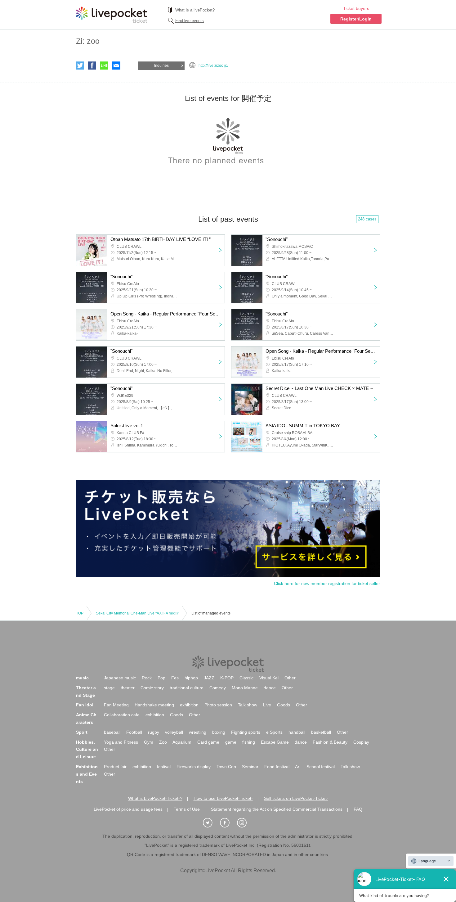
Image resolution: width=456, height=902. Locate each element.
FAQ (358, 809)
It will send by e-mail (116, 65)
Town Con (226, 766)
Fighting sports (245, 732)
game (230, 742)
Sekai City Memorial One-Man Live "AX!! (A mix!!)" (137, 613)
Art (298, 766)
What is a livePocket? (195, 10)
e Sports (274, 732)
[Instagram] (245, 823)
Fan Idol (84, 704)
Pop (161, 677)
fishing (248, 742)
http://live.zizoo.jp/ (213, 65)
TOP (79, 613)
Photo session (218, 704)
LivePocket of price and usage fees (128, 809)
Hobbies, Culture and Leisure (87, 749)
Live (267, 704)
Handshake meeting (154, 704)
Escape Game (275, 742)
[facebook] (228, 823)
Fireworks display (194, 766)
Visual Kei (269, 677)
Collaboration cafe (122, 714)
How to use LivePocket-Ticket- (223, 798)
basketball (321, 732)
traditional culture (186, 687)
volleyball (174, 732)
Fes (175, 677)
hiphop (191, 677)
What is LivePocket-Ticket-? (155, 798)
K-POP (227, 677)
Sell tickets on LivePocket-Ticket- (296, 798)
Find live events (189, 20)
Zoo (163, 742)
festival (164, 766)
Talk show (247, 704)
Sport (81, 732)
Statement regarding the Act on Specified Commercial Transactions (276, 809)
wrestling (197, 732)
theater (128, 687)
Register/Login (356, 18)
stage (109, 687)
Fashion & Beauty (330, 742)
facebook (92, 65)
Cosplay (361, 742)
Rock (147, 677)
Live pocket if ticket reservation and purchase (111, 14)
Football (134, 732)
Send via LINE (104, 65)
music (82, 677)
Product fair (115, 766)
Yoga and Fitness (121, 742)
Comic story (152, 687)
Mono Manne (245, 687)
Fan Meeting (116, 704)
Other (290, 677)
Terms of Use (187, 809)
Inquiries (161, 65)
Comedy (217, 687)
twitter (80, 65)
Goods (283, 704)
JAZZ (209, 677)
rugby (153, 732)
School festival (320, 766)
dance (270, 687)
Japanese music (120, 677)
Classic (246, 677)
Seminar (250, 766)
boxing (218, 732)
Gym (148, 742)
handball (296, 732)
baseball (112, 732)
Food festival (276, 766)
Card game (208, 742)
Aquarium (181, 742)
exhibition (189, 704)
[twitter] (211, 823)
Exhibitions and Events (87, 774)
